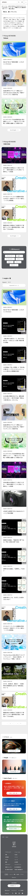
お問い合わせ (7, 890)
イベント (16, 857)
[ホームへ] (4, 2)
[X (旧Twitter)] (12, 893)
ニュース (16, 859)
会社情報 (16, 862)
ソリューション (17, 852)
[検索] (18, 2)
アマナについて (8, 852)
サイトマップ (14, 890)
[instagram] (19, 893)
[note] (22, 893)
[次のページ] (20, 723)
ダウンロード (7, 864)
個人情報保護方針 (18, 867)
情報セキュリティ (8, 867)
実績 (6, 854)
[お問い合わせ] (22, 2)
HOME (3, 837)
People (6, 859)
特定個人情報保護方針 (19, 869)
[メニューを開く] (25, 2)
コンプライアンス (18, 864)
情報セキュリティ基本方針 (20, 7)
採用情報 (7, 857)
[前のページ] (7, 723)
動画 (6, 862)
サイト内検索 (20, 890)
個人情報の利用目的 (9, 869)
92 (17, 723)
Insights (16, 854)
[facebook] (15, 893)
